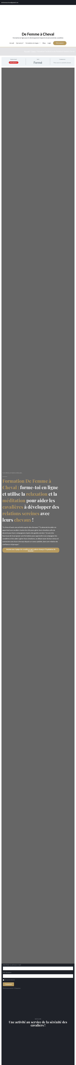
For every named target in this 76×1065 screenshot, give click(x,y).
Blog (44, 43)
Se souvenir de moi (10, 980)
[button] (39, 43)
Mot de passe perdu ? (8, 988)
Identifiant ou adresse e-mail (12, 965)
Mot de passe (7, 972)
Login (49, 43)
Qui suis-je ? (19, 43)
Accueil (12, 43)
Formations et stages (32, 43)
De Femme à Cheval (38, 34)
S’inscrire (17, 988)
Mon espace (60, 43)
